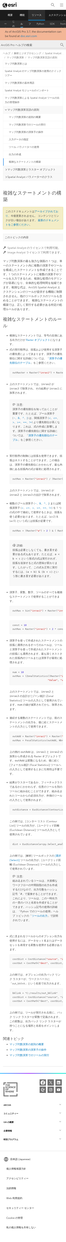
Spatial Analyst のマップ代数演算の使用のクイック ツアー (33, 73)
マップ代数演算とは (16, 63)
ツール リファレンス (30, 23)
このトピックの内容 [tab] (17, 237)
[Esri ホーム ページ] (9, 5)
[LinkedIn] (58, 1082)
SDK (52, 23)
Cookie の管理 (14, 1217)
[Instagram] (51, 1090)
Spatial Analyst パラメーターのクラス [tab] (29, 177)
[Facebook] (43, 1082)
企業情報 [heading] (8, 1130)
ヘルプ (21, 23)
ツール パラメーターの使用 (24, 147)
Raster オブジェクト (38, 340)
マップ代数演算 (15, 57)
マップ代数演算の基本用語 (19, 82)
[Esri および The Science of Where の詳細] (10, 1090)
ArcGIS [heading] (7, 1105)
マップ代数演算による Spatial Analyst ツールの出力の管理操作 (32, 100)
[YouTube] (58, 1090)
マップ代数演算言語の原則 (42, 57)
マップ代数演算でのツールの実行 (27, 124)
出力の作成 (15, 154)
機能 (22, 15)
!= (30, 422)
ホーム (5, 23)
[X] (51, 1082)
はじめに (13, 23)
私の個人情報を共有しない (21, 1227)
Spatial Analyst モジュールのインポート (27, 90)
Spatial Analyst (53, 53)
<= (55, 418)
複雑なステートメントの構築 (25, 161)
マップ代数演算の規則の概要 (25, 117)
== (25, 422)
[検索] (52, 5)
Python (40, 23)
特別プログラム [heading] (11, 1139)
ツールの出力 (40, 915)
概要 (10, 15)
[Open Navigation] (61, 5)
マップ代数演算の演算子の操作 (26, 132)
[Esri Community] (43, 1090)
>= (18, 422)
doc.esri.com (28, 36)
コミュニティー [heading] (11, 1113)
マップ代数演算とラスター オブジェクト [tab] (31, 169)
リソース (37, 15)
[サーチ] (62, 45)
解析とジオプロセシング (27, 53)
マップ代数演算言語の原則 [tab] (23, 109)
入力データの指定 (19, 139)
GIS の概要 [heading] (9, 1122)
